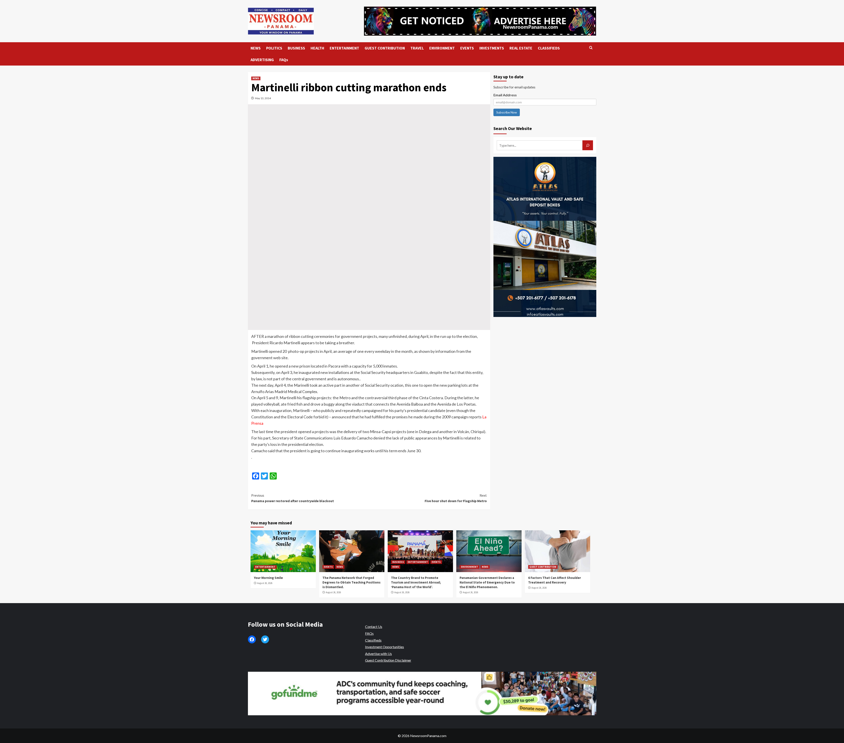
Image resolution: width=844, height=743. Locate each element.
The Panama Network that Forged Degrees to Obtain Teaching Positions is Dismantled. (351, 582)
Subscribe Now (506, 112)
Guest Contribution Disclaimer (388, 660)
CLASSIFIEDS (549, 48)
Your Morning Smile (268, 578)
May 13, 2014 (263, 98)
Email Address (505, 95)
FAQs (283, 59)
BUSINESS (296, 48)
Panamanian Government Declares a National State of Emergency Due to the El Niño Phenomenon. (487, 582)
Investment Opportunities (384, 647)
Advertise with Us (378, 653)
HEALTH (317, 48)
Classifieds (373, 640)
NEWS (256, 48)
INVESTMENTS (491, 48)
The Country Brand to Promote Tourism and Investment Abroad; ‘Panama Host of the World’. (416, 582)
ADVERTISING (262, 59)
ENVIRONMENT (442, 48)
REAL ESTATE (520, 48)
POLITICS (274, 48)
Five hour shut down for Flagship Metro (456, 498)
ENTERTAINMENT (344, 48)
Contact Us (373, 626)
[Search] (591, 48)
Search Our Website (512, 128)
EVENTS (467, 48)
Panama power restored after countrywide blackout (292, 498)
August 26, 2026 (264, 583)
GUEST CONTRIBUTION (385, 48)
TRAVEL (417, 48)
